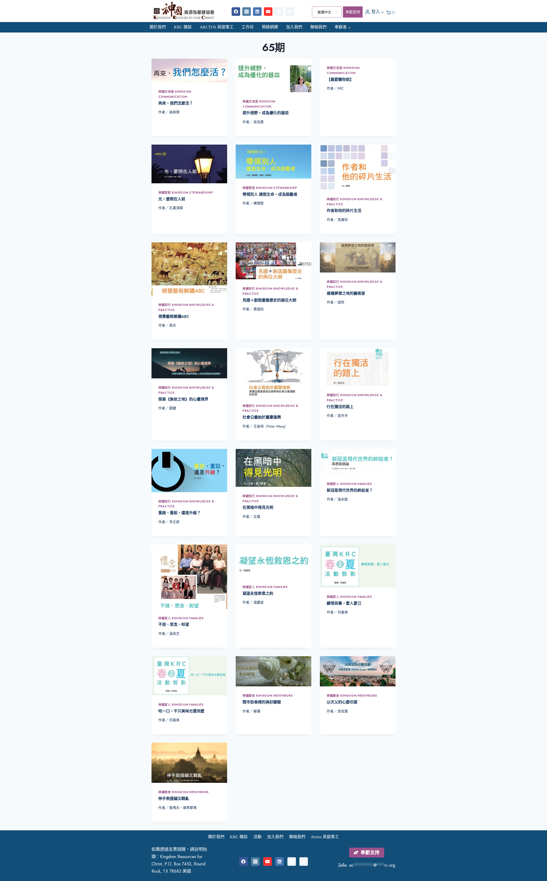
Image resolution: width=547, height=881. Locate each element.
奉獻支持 (353, 12)
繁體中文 (324, 12)
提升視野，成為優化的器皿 (266, 113)
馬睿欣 (343, 219)
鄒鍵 (172, 408)
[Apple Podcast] (279, 11)
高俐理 (174, 112)
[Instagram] (246, 11)
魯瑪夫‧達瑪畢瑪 (183, 807)
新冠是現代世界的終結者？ (350, 490)
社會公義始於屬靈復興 (262, 417)
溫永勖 (343, 499)
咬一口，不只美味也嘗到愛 (181, 711)
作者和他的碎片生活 (344, 210)
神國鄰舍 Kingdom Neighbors (268, 695)
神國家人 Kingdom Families (349, 484)
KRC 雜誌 (183, 27)
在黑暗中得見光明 (258, 507)
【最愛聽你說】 (340, 79)
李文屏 (174, 522)
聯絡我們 (318, 27)
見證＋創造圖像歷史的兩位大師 (269, 300)
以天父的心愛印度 (342, 702)
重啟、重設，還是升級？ (179, 513)
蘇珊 (256, 711)
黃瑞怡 (258, 309)
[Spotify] (289, 11)
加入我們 (294, 27)
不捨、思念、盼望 (173, 624)
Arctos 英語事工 (217, 27)
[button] (382, 11)
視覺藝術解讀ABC (173, 316)
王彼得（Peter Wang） (270, 426)
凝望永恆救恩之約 (258, 593)
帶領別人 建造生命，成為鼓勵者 (270, 194)
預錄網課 (270, 27)
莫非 (172, 325)
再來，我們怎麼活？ (175, 103)
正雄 (256, 516)
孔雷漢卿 (176, 208)
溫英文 (174, 633)
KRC (341, 88)
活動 (257, 837)
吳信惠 (258, 122)
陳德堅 (258, 203)
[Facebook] (236, 11)
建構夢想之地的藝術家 (346, 293)
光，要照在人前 (171, 199)
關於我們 (158, 27)
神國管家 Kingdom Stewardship (185, 192)
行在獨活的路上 (340, 407)
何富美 (343, 612)
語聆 (341, 302)
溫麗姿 (258, 602)
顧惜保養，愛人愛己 (344, 603)
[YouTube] (268, 11)
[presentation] (189, 70)
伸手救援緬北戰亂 (173, 798)
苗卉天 (343, 415)
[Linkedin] (257, 11)
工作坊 (247, 27)
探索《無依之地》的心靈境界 (183, 399)
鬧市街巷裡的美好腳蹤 (262, 702)
